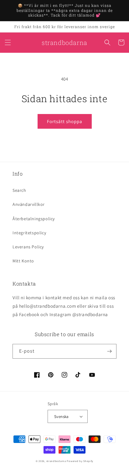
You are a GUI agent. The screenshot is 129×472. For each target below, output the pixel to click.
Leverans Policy (28, 247)
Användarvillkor (29, 204)
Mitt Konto (23, 261)
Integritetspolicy (29, 233)
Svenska (61, 416)
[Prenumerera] (109, 351)
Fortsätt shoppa (64, 121)
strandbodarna (56, 461)
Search (19, 190)
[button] (8, 42)
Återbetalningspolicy (34, 218)
